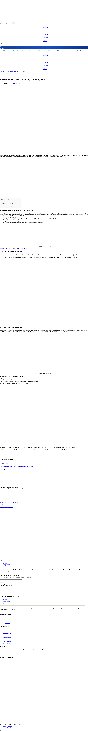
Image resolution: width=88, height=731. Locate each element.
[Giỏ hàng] (44, 365)
